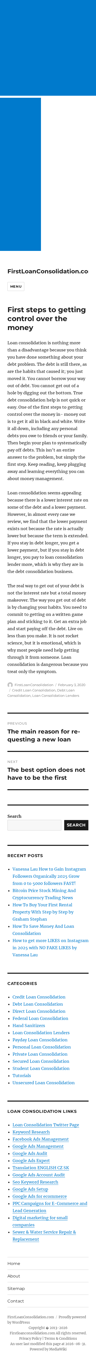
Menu (16, 286)
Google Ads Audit (30, 1153)
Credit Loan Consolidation (34, 690)
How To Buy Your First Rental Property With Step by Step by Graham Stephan (43, 912)
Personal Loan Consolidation (42, 1047)
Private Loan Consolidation (40, 1054)
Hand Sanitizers (29, 1025)
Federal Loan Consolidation (40, 1018)
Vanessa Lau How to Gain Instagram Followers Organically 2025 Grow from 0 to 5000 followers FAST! (49, 876)
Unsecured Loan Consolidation (44, 1082)
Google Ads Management (38, 1146)
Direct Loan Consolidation (39, 1011)
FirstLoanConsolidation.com (50, 271)
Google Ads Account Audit (39, 1174)
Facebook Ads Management (41, 1139)
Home (13, 1263)
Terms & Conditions (60, 1338)
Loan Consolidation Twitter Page (46, 1124)
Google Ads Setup (30, 1189)
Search (14, 816)
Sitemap (16, 1288)
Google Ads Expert (31, 1160)
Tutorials (22, 1075)
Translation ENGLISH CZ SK (41, 1167)
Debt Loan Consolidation (38, 1004)
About (13, 1276)
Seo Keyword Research (35, 1182)
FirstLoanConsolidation (34, 685)
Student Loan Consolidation (41, 1068)
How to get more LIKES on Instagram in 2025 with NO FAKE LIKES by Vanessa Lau (51, 947)
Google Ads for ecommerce (40, 1196)
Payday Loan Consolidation (40, 1039)
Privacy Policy (30, 1338)
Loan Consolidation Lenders (55, 695)
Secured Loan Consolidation (41, 1061)
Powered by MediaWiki (48, 1349)
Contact (15, 1301)
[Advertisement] (48, 48)
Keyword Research (31, 1132)
